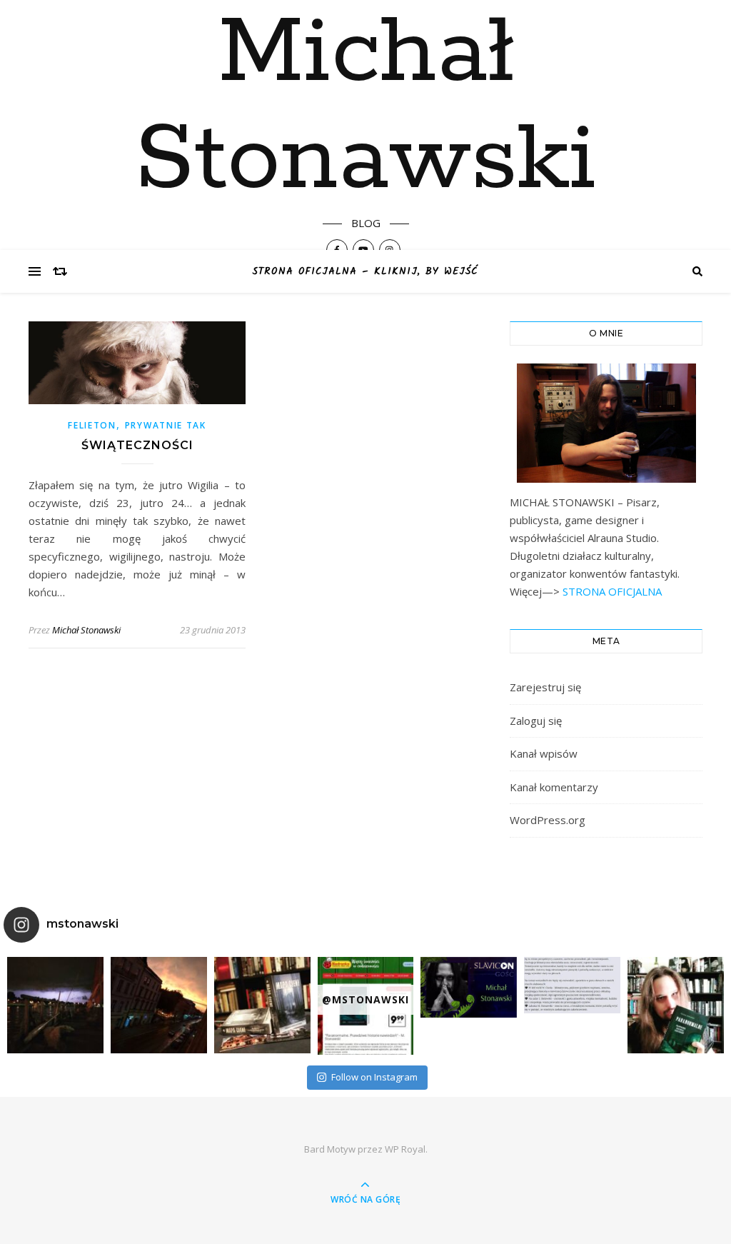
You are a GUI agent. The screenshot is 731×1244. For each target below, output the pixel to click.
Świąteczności (137, 445)
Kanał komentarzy (554, 787)
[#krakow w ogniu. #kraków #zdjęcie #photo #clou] (159, 1005)
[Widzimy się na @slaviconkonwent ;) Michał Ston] (468, 987)
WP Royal (405, 1149)
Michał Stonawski (365, 107)
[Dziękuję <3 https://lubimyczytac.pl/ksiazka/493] (572, 985)
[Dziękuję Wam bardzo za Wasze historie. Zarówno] (675, 1005)
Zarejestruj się (545, 687)
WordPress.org (547, 820)
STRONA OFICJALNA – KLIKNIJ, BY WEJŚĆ (365, 271)
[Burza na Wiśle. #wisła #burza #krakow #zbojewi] (55, 1005)
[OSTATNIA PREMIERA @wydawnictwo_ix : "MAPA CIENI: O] (262, 1005)
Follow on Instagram (374, 1076)
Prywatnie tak (165, 425)
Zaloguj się (536, 720)
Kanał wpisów (544, 753)
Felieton (92, 425)
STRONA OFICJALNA (611, 591)
